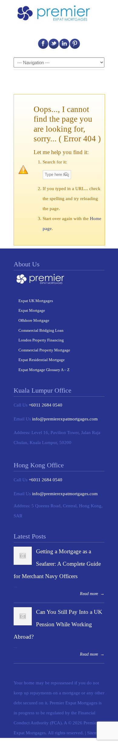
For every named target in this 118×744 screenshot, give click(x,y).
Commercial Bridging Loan (41, 330)
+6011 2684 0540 (45, 405)
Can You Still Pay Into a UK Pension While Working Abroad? (58, 624)
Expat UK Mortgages (35, 300)
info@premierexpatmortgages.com (65, 418)
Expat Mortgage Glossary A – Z (44, 369)
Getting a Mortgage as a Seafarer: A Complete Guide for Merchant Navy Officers (57, 563)
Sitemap (94, 732)
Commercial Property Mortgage (44, 350)
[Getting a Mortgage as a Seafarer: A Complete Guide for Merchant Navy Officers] (23, 563)
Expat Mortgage (31, 310)
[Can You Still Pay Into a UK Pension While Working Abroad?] (23, 623)
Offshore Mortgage (33, 320)
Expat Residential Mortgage (41, 359)
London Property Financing (41, 340)
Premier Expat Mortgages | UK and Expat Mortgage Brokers (56, 13)
